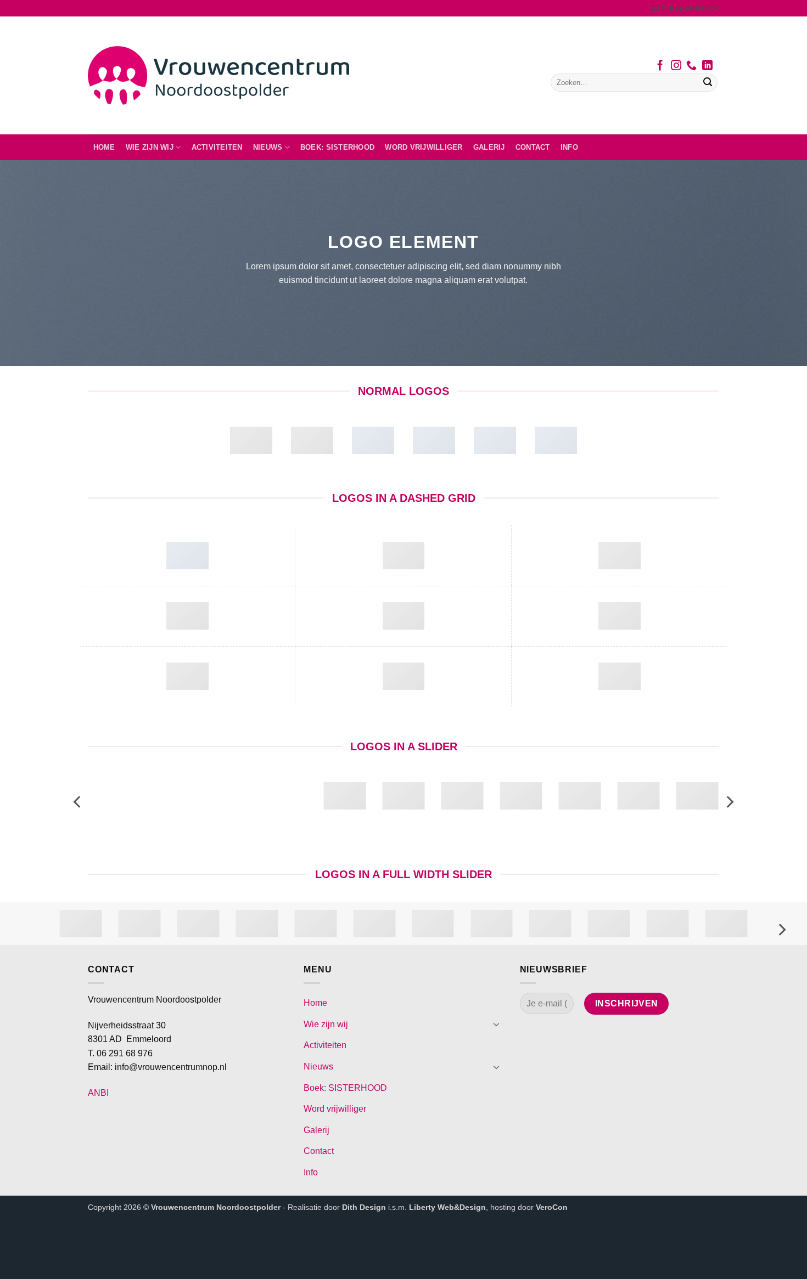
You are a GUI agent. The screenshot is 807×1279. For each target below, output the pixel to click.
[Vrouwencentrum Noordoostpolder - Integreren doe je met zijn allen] (218, 75)
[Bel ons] (691, 66)
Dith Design (364, 1207)
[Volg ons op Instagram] (676, 66)
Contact (532, 147)
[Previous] (78, 802)
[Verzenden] (707, 82)
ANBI (98, 1092)
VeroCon (552, 1207)
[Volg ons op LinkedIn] (707, 66)
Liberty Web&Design (447, 1207)
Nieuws (268, 147)
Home (104, 147)
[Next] (729, 802)
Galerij (489, 147)
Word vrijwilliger (423, 147)
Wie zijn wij (149, 147)
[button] (685, 8)
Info (569, 147)
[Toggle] (496, 1024)
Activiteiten (217, 147)
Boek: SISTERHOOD (337, 147)
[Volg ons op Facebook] (660, 66)
